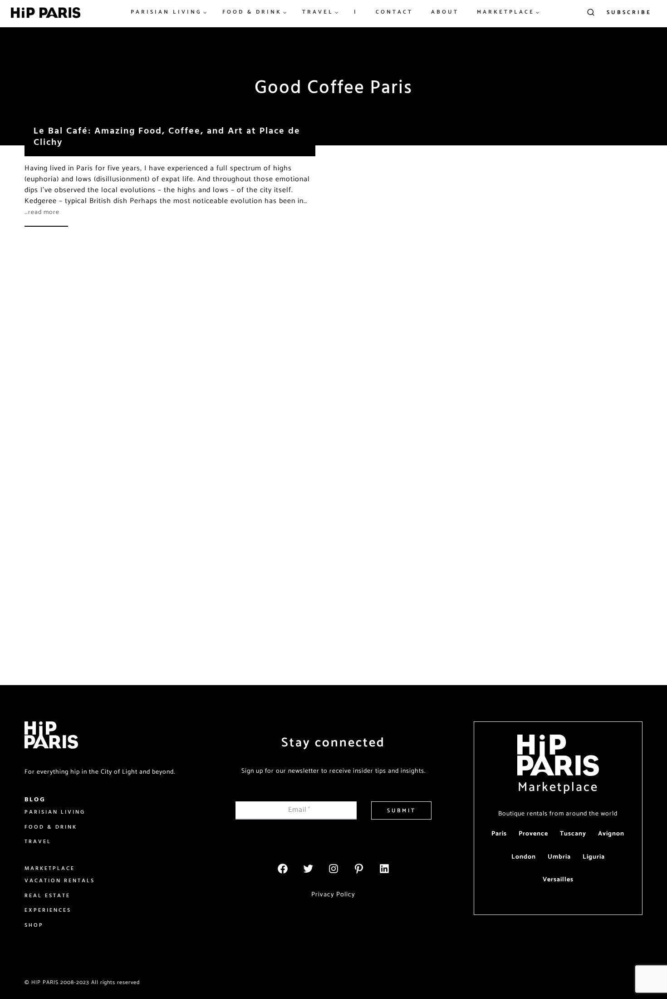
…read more (42, 212)
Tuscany (573, 834)
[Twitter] (308, 869)
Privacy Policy (333, 894)
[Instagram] (333, 869)
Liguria (594, 857)
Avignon (611, 834)
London (523, 857)
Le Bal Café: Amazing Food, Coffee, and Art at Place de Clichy (167, 135)
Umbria (559, 857)
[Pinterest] (359, 869)
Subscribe (629, 12)
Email (299, 810)
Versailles (558, 880)
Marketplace (558, 787)
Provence (533, 834)
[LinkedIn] (384, 869)
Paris (499, 834)
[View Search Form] (591, 13)
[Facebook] (283, 869)
